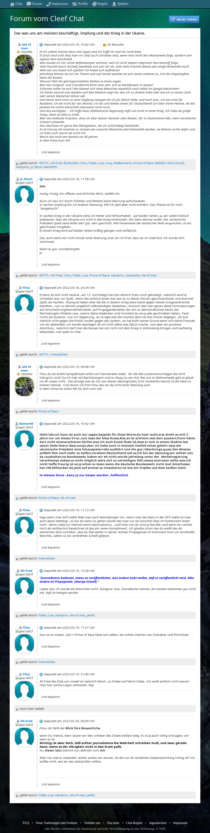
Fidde (92, 163)
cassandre (132, 275)
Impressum (59, 4)
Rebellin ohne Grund (169, 163)
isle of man (149, 275)
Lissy (108, 163)
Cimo (83, 163)
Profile (82, 4)
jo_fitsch (36, 167)
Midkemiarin (123, 163)
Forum (36, 4)
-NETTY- (43, 163)
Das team (113, 823)
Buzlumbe (71, 163)
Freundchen (59, 354)
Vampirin (22, 167)
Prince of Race (143, 163)
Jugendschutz (158, 823)
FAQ (26, 823)
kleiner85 (50, 167)
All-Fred (56, 163)
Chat (18, 4)
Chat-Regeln (134, 823)
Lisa (101, 163)
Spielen (122, 4)
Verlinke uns (92, 823)
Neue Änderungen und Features (56, 823)
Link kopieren (50, 152)
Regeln (102, 4)
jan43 (91, 615)
